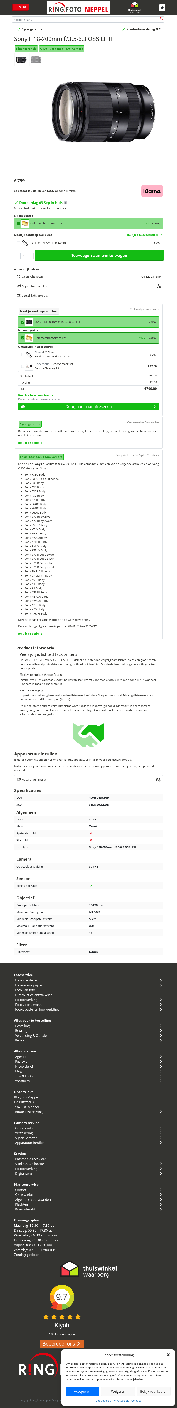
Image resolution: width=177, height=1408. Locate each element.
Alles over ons (25, 1051)
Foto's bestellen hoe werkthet (37, 1009)
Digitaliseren (24, 1173)
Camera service (26, 1123)
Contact (136, 1400)
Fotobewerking (26, 999)
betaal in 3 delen (29, 191)
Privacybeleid (121, 1400)
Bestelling (22, 1026)
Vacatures (22, 1081)
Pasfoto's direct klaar (30, 1159)
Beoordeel (58, 1344)
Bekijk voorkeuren (153, 1391)
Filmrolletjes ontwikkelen (33, 995)
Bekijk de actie (28, 443)
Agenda (20, 1056)
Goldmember (25, 1128)
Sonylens (103, 695)
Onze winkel (24, 1194)
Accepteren (82, 1391)
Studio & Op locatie (29, 1163)
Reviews (21, 1061)
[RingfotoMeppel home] (78, 7)
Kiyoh (62, 1325)
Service (20, 1153)
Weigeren (118, 1391)
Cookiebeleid (103, 1400)
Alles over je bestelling (32, 1020)
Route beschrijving (29, 1111)
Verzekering (24, 1133)
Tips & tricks (24, 1076)
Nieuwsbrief (24, 1066)
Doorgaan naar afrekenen (88, 406)
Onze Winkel (24, 1092)
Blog (18, 1071)
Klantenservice (26, 1184)
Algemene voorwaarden (33, 1199)
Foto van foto (25, 990)
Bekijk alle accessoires (142, 235)
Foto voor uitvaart (28, 1004)
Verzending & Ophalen (32, 1035)
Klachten (21, 1204)
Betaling (21, 1030)
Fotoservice (23, 975)
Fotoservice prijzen (29, 985)
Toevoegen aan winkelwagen (99, 255)
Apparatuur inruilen (29, 1142)
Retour (20, 1040)
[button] (168, 1355)
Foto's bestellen (26, 980)
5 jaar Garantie (26, 1138)
